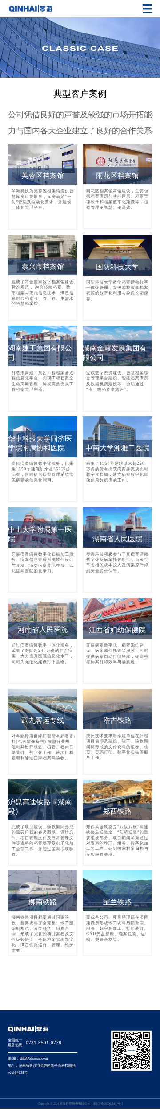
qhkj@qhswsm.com (34, 1058)
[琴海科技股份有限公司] (30, 8)
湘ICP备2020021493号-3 (108, 1103)
